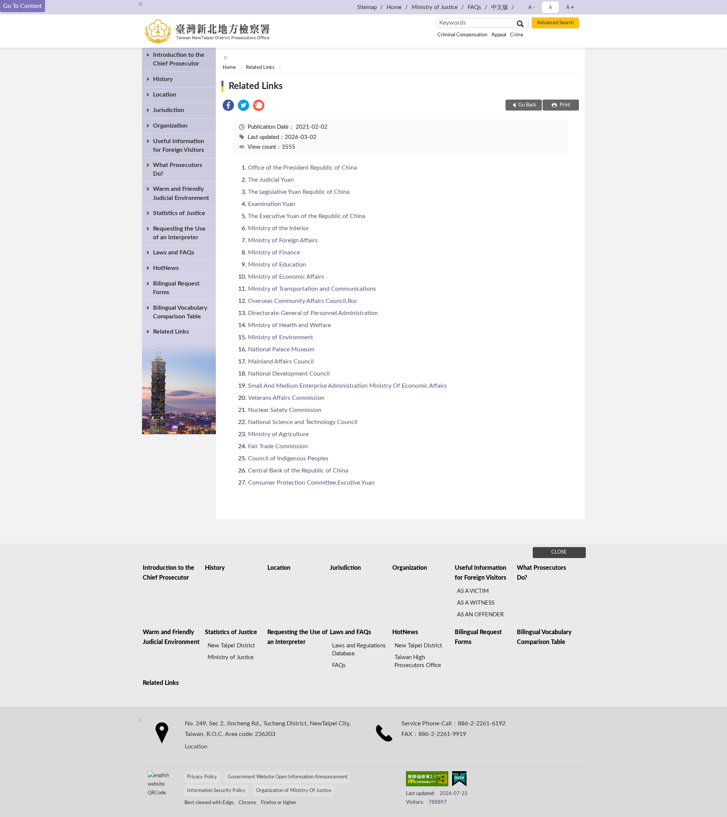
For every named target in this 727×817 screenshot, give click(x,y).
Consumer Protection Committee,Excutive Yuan (311, 483)
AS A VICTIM (473, 591)
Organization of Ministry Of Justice (293, 790)
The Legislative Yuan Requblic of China (298, 192)
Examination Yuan (271, 204)
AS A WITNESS (476, 603)
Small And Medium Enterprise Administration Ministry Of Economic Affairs (347, 386)
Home (394, 7)
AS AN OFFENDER (480, 614)
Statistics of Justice (179, 213)
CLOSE (559, 552)
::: (140, 4)
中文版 (499, 7)
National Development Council (289, 374)
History (163, 79)
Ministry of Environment (280, 337)
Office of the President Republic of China (302, 168)
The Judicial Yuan (271, 180)
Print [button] (564, 105)
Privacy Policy (202, 777)
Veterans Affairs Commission (286, 398)
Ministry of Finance (274, 252)
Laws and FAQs (173, 252)
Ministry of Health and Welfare (289, 325)
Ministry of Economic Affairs (286, 277)
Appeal (498, 35)
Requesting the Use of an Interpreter (179, 233)
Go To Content (22, 6)
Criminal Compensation (462, 35)
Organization (170, 126)
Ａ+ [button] (569, 7)
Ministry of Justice (435, 7)
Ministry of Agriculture (278, 434)
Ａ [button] (550, 7)
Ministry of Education (277, 265)
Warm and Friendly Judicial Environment (181, 193)
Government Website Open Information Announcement (288, 777)
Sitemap (367, 7)
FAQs (474, 7)
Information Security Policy (216, 790)
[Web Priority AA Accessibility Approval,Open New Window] (427, 780)
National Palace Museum (281, 349)
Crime (516, 35)
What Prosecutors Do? (177, 169)
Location (164, 95)
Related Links (171, 332)
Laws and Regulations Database (359, 649)
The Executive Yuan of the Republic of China (306, 216)
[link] (228, 107)
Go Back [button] (527, 105)
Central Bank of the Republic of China (298, 471)
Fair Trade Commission (278, 446)
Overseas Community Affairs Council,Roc (302, 301)
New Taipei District (231, 646)
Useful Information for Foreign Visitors (178, 145)
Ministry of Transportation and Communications (312, 289)
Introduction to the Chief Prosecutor (178, 59)
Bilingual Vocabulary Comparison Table (180, 312)
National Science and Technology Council (302, 422)
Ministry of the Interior (278, 228)
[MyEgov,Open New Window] (459, 780)
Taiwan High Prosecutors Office (418, 661)
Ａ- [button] (531, 7)
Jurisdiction (168, 110)
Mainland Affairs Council (281, 362)
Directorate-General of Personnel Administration (313, 313)
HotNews (166, 268)
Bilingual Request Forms (176, 288)
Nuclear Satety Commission (284, 410)
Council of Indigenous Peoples (288, 458)
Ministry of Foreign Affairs (283, 240)
